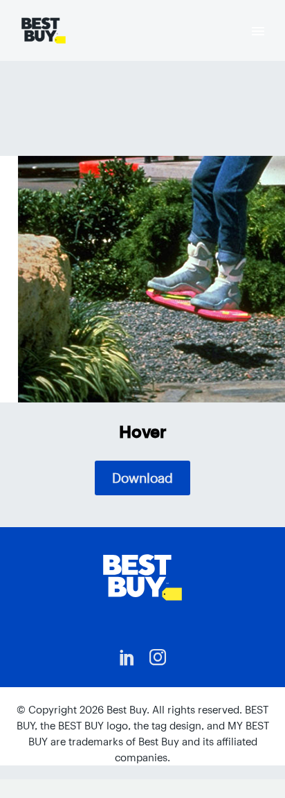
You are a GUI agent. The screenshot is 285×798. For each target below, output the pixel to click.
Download (142, 478)
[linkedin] (127, 657)
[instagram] (157, 657)
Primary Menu (258, 31)
